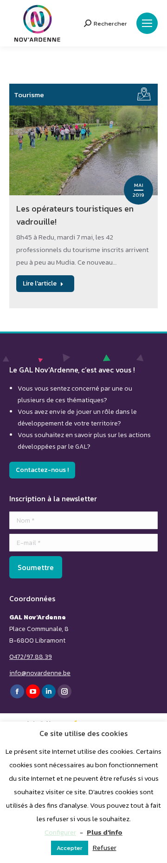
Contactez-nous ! (42, 470)
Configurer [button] (60, 832)
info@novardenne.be (40, 673)
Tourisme (29, 94)
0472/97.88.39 (30, 657)
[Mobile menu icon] (147, 23)
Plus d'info (104, 832)
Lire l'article (40, 283)
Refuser (104, 847)
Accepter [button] (70, 847)
